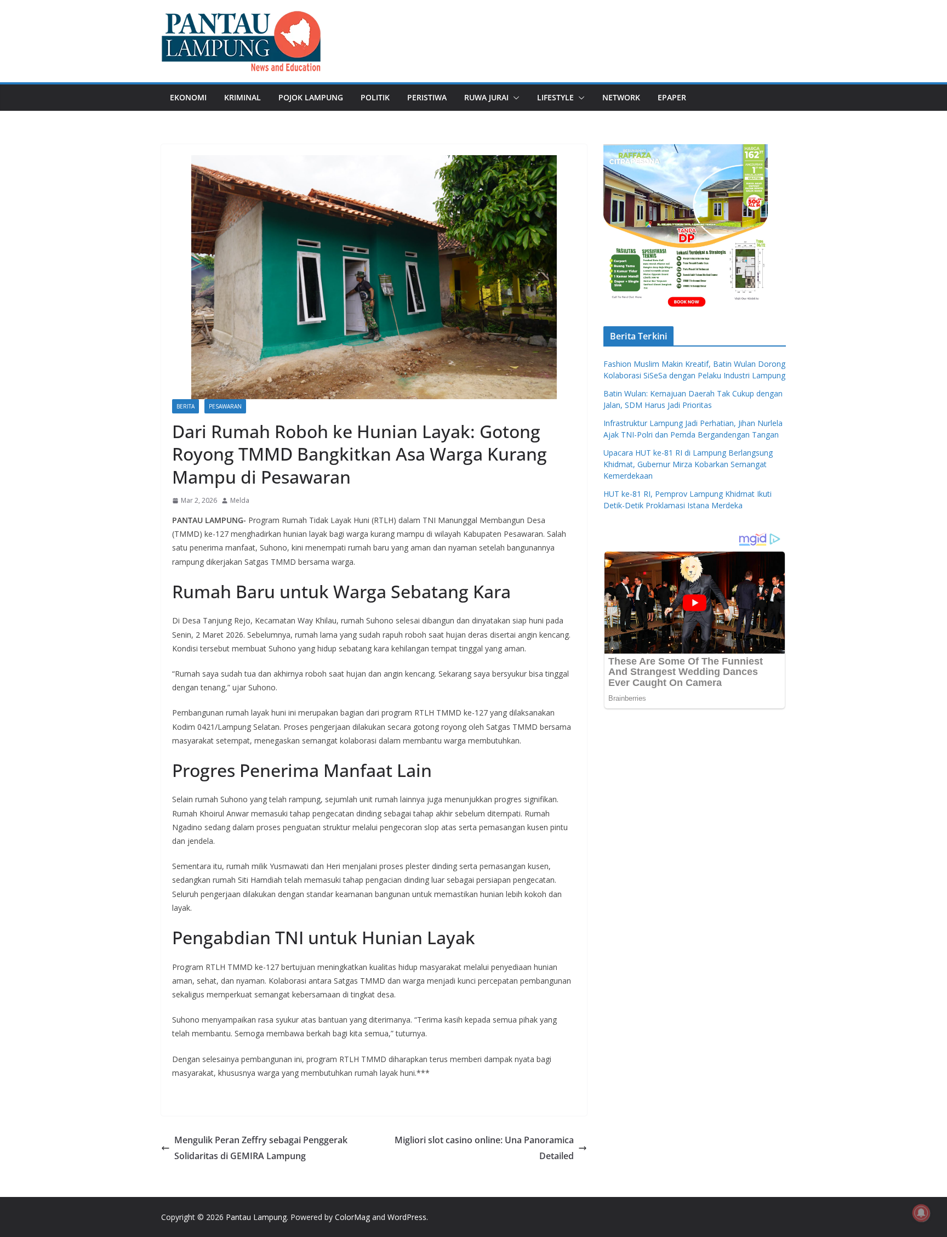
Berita (185, 406)
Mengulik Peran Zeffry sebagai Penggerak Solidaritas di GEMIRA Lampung (260, 1148)
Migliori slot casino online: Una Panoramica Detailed (484, 1148)
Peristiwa (427, 97)
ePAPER (672, 97)
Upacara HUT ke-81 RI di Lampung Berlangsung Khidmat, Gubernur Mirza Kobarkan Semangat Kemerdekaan (688, 464)
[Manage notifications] (921, 1213)
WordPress (406, 1217)
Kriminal (242, 97)
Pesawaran (225, 406)
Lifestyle (555, 97)
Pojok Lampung (310, 97)
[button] (514, 97)
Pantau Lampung (256, 1217)
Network (621, 97)
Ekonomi (188, 97)
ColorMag (352, 1217)
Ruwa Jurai (486, 97)
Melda (239, 500)
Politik (375, 97)
